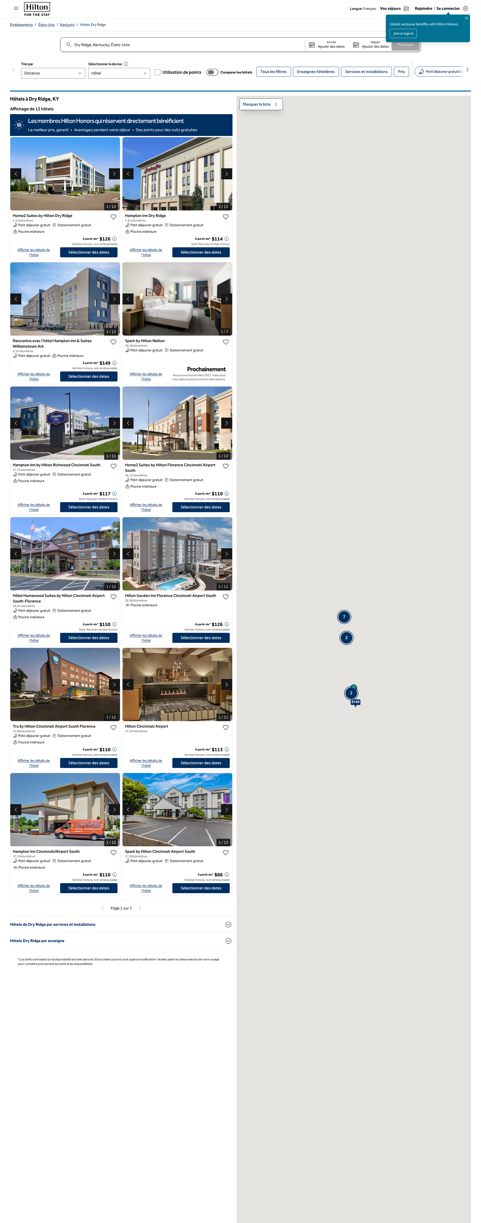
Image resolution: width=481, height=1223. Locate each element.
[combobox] (182, 45)
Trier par (27, 64)
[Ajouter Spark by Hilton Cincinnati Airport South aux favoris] (226, 853)
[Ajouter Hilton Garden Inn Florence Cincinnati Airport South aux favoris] (226, 597)
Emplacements (21, 25)
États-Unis (46, 25)
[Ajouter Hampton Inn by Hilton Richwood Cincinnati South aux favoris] (113, 466)
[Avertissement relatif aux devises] (126, 64)
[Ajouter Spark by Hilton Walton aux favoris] (226, 342)
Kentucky (67, 25)
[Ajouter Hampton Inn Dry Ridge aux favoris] (226, 217)
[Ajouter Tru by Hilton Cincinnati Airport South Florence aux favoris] (113, 728)
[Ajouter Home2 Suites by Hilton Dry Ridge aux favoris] (113, 217)
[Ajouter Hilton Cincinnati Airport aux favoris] (226, 728)
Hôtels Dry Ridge (93, 25)
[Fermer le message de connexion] (466, 18)
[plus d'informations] (114, 239)
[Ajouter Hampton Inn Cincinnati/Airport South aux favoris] (113, 853)
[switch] (212, 72)
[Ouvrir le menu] (16, 8)
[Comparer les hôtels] (212, 72)
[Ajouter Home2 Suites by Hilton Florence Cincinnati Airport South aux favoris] (226, 466)
